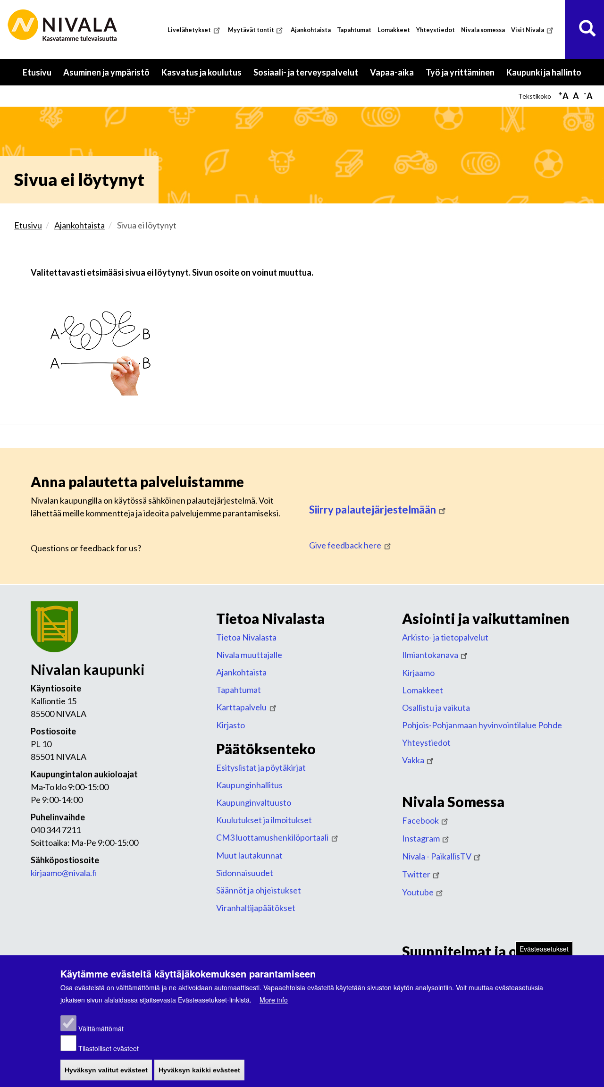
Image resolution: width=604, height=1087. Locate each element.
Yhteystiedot (435, 30)
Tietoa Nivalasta (246, 637)
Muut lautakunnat (249, 855)
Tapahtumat (354, 30)
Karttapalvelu (241, 707)
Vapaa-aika (395, 76)
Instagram (421, 838)
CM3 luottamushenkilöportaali (272, 837)
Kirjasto (230, 725)
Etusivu (37, 72)
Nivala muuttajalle (249, 654)
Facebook (420, 820)
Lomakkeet (394, 30)
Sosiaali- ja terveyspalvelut (308, 76)
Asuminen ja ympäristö (109, 76)
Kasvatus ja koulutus (204, 76)
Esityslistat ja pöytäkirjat (261, 767)
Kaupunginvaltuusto (253, 802)
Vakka (413, 760)
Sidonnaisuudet (244, 873)
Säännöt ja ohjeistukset (258, 890)
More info (274, 999)
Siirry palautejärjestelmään (372, 509)
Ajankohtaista (311, 30)
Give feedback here (345, 545)
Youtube (418, 892)
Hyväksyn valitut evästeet (106, 1070)
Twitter (416, 874)
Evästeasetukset (544, 948)
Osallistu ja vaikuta (436, 707)
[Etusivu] (63, 25)
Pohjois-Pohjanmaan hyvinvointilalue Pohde (482, 725)
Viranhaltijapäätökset (255, 907)
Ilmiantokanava (430, 654)
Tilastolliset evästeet (108, 1048)
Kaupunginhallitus (249, 785)
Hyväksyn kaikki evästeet (199, 1070)
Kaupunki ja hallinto (546, 76)
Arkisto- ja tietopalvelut (445, 637)
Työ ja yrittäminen (463, 76)
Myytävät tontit (251, 30)
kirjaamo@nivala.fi (64, 873)
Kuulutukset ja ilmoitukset (264, 820)
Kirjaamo (418, 672)
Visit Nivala (527, 30)
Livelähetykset (189, 30)
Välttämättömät (101, 1028)
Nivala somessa (483, 30)
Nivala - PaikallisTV (436, 856)
